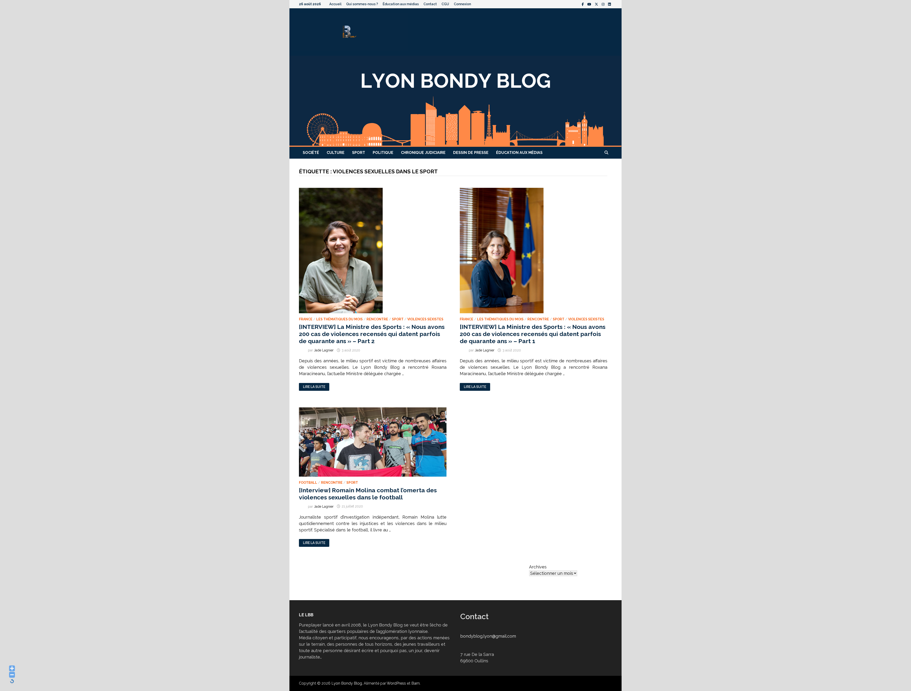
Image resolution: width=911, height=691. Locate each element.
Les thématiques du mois (339, 319)
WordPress (396, 683)
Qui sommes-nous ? (362, 4)
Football (308, 482)
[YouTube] (590, 3)
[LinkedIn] (609, 3)
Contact (430, 4)
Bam (415, 683)
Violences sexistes (425, 319)
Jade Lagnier (324, 350)
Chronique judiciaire (423, 152)
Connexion (462, 4)
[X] (597, 3)
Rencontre (377, 319)
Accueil (335, 4)
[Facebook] (583, 3)
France (305, 319)
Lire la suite (314, 387)
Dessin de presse (470, 152)
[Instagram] (603, 3)
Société (311, 152)
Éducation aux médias (401, 4)
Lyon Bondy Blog (346, 683)
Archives (538, 566)
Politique (383, 152)
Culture (335, 152)
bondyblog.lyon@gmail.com (488, 636)
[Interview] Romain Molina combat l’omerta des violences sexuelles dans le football (368, 494)
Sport (358, 152)
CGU (445, 4)
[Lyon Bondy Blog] (455, 100)
